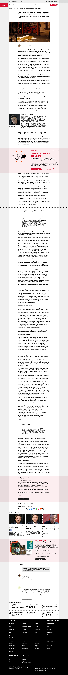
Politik (10, 626)
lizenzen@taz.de (16, 668)
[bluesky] (55, 620)
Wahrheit (11, 637)
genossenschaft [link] (50, 1)
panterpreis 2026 (50, 634)
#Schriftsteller (31, 503)
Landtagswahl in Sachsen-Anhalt (27, 627)
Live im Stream (37, 646)
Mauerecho (11, 648)
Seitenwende (52, 668)
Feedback (24, 657)
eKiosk (33, 432)
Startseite (10, 8)
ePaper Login (24, 661)
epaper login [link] (56, 1)
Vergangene (37, 648)
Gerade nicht (54, 150)
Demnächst (37, 643)
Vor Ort (36, 645)
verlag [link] (10, 1)
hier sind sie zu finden (29, 570)
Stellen (36, 631)
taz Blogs (49, 643)
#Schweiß (23, 503)
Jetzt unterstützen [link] (23, 498)
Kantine (10, 659)
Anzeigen (11, 662)
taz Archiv (49, 648)
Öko (10, 627)
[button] (58, 5)
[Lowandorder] (19, 575)
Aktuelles (36, 626)
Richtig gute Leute (25, 631)
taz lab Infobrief (25, 648)
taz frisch (23, 645)
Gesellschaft (11, 629)
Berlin (10, 634)
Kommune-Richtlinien (50, 667)
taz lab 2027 (37, 650)
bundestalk (11, 643)
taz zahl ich (49, 629)
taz (12, 620)
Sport (10, 632)
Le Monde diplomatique (51, 647)
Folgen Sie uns (49, 620)
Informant (37, 668)
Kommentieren (24, 506)
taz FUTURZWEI (50, 645)
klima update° (11, 646)
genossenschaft (50, 627)
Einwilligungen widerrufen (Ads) (40, 670)
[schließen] (58, 150)
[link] (15, 5)
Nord (10, 635)
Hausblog (36, 627)
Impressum (46, 668)
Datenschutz (41, 668)
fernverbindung (12, 645)
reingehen (11, 651)
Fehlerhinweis (30, 506)
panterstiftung (50, 632)
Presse (36, 632)
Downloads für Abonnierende (27, 662)
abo (48, 626)
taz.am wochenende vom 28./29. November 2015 (32, 429)
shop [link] (19, 1)
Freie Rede (11, 650)
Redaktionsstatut (42, 667)
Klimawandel (24, 632)
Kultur (15, 8)
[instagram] (58, 620)
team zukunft (24, 643)
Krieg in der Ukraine (25, 629)
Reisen (10, 658)
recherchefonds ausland (51, 631)
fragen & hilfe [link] (22, 1)
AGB (49, 668)
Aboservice (24, 659)
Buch (17, 8)
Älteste (49, 564)
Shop (10, 661)
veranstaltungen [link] (14, 1)
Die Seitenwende (38, 629)
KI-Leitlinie (56, 667)
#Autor (27, 503)
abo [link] (46, 1)
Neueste (46, 564)
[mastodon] (53, 620)
